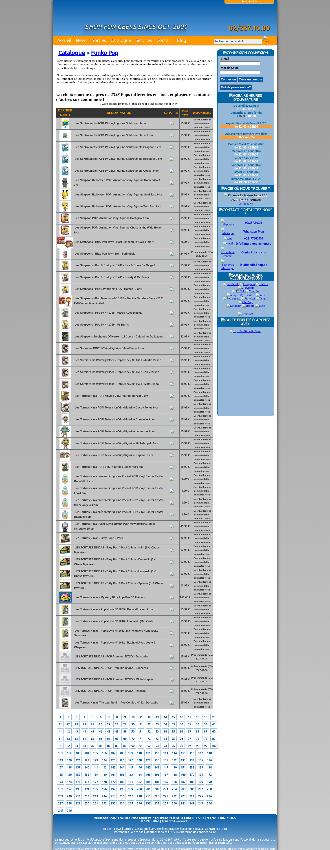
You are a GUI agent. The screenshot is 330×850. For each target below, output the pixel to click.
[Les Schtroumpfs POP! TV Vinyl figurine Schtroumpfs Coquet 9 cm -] (65, 175)
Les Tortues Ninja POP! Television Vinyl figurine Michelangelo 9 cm (116, 443)
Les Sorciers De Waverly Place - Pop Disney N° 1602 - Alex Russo (116, 372)
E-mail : (225, 58)
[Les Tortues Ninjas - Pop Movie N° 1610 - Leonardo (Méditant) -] (65, 626)
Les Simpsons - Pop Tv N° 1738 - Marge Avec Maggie (108, 312)
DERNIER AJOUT (65, 113)
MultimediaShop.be (253, 264)
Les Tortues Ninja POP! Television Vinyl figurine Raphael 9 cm (113, 455)
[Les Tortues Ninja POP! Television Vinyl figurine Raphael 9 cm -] (65, 460)
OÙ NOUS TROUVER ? (251, 188)
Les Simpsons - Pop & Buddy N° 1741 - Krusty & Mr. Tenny (111, 277)
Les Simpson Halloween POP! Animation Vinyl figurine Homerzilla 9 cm (117, 183)
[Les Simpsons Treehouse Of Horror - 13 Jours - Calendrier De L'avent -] (65, 341)
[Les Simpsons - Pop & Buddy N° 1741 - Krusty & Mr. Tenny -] (65, 282)
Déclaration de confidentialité (196, 831)
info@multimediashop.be (253, 243)
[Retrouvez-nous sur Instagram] (247, 284)
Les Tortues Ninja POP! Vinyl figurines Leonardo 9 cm (108, 466)
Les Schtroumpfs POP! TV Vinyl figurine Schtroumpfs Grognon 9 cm (117, 147)
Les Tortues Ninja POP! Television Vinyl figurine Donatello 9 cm (114, 419)
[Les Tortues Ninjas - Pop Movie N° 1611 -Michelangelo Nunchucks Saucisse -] (65, 637)
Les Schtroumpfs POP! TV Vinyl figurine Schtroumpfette (110, 123)
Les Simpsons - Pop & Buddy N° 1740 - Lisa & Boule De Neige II (114, 265)
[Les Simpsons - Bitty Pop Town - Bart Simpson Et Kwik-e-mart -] (65, 247)
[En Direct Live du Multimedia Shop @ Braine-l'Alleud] (245, 313)
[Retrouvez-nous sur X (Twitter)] (245, 287)
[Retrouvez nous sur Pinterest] (248, 298)
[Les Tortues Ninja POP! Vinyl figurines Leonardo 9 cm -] (65, 471)
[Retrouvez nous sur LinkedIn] (234, 305)
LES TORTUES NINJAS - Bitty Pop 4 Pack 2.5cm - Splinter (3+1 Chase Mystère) (118, 586)
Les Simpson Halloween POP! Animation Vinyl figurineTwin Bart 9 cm (118, 206)
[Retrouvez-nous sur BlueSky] (246, 302)
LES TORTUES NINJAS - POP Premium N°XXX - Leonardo (111, 668)
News (81, 40)
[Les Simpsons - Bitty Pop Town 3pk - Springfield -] (65, 258)
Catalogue (120, 40)
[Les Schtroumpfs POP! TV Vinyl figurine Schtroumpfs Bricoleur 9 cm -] (65, 163)
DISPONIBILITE (202, 112)
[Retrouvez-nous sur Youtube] (252, 291)
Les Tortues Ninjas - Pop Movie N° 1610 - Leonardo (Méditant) (113, 621)
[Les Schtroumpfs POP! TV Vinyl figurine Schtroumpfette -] (65, 128)
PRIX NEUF (185, 112)
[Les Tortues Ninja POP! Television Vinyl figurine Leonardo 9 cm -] (65, 436)
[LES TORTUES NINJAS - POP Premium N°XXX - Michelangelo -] (65, 684)
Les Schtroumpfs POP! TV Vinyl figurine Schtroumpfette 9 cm (113, 135)
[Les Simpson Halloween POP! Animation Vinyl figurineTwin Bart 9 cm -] (65, 211)
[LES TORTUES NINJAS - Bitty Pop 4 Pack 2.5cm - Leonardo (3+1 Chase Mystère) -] (65, 578)
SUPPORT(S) (171, 112)
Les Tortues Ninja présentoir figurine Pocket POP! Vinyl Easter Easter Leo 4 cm (118, 491)
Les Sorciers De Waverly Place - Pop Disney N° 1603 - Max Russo (116, 384)
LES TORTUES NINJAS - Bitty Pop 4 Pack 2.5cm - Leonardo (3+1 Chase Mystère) (115, 574)
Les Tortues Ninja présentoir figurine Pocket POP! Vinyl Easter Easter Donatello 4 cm (118, 479)
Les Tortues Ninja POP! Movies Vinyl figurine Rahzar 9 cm (111, 395)
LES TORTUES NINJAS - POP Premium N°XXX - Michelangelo (113, 679)
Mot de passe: (230, 67)
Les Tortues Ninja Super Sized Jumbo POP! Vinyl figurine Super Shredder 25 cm (114, 526)
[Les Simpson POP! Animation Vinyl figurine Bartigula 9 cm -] (65, 223)
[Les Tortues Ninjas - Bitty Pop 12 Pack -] (65, 543)
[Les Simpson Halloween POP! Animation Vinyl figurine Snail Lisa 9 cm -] (65, 199)
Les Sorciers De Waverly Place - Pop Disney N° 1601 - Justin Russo (117, 360)
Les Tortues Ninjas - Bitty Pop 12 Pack (98, 538)
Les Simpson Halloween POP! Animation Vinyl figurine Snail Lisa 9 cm (118, 194)
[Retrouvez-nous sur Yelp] (260, 295)
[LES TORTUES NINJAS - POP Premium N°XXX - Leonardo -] (65, 673)
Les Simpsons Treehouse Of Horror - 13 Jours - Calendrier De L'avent (118, 336)
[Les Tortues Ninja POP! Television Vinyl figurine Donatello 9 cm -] (65, 424)
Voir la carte (245, 203)
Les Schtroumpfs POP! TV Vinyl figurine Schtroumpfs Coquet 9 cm (116, 170)
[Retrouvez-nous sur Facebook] (231, 284)
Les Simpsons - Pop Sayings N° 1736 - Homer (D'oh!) (108, 289)
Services (144, 40)
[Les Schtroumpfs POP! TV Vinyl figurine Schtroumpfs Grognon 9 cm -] (65, 151)
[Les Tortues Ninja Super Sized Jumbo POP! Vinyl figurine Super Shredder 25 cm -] (65, 531)
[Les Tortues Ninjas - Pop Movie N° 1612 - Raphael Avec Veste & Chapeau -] (65, 649)
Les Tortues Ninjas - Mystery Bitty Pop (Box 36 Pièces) (109, 597)
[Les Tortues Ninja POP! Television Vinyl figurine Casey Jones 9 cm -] (65, 412)
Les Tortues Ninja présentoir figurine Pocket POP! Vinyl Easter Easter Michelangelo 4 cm (118, 503)
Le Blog (222, 828)
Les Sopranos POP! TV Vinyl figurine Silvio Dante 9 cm (109, 348)
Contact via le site (253, 252)
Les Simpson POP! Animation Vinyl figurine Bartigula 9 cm (111, 218)
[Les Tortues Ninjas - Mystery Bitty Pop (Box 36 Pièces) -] (65, 602)
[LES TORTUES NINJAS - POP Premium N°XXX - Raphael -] (65, 695)
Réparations (171, 828)
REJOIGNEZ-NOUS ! (245, 278)
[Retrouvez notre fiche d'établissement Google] (240, 295)
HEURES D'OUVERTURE (247, 97)
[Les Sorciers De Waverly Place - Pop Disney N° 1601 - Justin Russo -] (65, 365)
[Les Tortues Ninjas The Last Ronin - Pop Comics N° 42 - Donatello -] (65, 707)
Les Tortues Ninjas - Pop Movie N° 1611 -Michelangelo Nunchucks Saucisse (116, 633)
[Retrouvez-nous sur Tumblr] (262, 298)
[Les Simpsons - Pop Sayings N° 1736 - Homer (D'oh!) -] (65, 293)
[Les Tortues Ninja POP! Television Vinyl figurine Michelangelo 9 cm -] (65, 448)
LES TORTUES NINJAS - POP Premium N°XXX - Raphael (110, 690)
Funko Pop (104, 52)
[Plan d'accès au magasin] (225, 195)
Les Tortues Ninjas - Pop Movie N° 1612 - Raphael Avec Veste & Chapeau (115, 645)
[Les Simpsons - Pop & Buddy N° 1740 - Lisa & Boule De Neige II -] (65, 270)
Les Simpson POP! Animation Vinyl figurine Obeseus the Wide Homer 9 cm (118, 230)
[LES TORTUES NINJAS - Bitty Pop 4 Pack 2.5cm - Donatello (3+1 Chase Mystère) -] (65, 566)
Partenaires (121, 831)
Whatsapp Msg (253, 231)
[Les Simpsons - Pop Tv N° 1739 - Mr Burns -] (65, 329)
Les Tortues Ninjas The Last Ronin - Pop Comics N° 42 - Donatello (116, 702)
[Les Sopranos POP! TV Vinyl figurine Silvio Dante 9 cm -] (65, 353)
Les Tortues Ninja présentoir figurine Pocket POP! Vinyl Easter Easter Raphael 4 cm (118, 514)
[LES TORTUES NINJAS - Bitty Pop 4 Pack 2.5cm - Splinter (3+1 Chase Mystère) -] (65, 590)
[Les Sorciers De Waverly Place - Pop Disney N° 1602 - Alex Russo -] (65, 377)
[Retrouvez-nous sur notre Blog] (260, 305)
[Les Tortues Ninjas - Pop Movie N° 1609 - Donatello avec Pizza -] (65, 614)
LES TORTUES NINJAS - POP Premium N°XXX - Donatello (111, 656)
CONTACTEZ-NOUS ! (256, 212)
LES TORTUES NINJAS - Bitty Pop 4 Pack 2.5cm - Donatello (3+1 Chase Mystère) (115, 562)
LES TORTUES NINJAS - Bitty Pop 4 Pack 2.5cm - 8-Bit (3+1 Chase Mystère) (117, 550)
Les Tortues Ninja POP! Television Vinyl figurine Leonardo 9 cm (114, 431)
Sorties (99, 40)
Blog (181, 40)
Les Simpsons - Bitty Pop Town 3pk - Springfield (104, 253)
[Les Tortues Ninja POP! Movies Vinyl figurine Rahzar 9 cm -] (65, 400)
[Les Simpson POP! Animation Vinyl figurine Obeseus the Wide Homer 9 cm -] (65, 235)
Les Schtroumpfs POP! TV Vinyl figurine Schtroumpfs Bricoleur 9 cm (118, 158)
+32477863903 (253, 238)
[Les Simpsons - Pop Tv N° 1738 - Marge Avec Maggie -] (65, 317)
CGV (172, 831)
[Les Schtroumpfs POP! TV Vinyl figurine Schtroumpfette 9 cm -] (65, 140)
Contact (164, 40)
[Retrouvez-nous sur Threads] (238, 291)
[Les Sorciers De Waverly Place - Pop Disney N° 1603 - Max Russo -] (65, 389)
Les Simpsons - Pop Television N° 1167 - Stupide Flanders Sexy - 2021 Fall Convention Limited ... (119, 301)
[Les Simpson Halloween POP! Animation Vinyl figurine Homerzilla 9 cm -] (65, 187)
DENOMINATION (119, 113)
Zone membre (249, 1)
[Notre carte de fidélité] (245, 331)
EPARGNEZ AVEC (255, 322)
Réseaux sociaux (192, 828)
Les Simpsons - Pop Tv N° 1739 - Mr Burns (101, 324)
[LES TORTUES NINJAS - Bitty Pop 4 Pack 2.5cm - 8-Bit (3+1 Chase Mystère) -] (65, 555)
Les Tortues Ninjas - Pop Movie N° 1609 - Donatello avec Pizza (114, 609)
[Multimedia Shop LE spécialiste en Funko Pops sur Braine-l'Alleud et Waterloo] (249, 15)
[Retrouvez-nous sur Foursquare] (231, 298)
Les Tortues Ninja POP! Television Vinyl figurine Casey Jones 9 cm (116, 407)
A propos (137, 831)
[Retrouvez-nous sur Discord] (248, 305)
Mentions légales (156, 831)
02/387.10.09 (253, 222)
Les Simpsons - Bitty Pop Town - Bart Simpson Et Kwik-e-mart (114, 242)
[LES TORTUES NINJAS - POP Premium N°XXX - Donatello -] (65, 661)
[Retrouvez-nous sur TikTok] (261, 284)
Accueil (64, 40)
